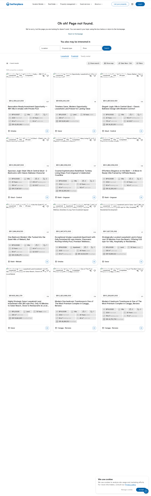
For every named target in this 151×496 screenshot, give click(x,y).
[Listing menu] (47, 131)
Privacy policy (130, 485)
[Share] (43, 76)
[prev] (9, 88)
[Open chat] (146, 491)
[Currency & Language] (132, 4)
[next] (48, 88)
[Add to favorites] (47, 76)
